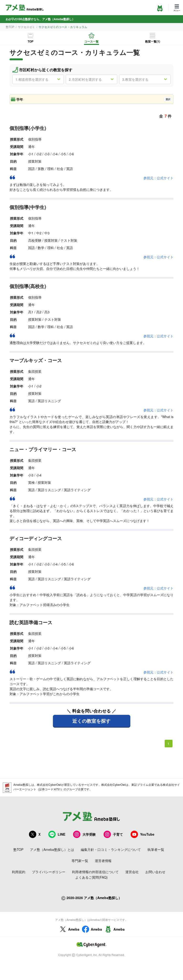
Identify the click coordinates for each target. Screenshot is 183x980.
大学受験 (89, 834)
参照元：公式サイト (158, 177)
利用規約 (18, 871)
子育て (118, 834)
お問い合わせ (155, 871)
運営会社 (132, 871)
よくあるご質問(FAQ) (91, 877)
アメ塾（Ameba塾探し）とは (52, 849)
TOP (30, 41)
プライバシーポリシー (48, 871)
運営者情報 (103, 860)
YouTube (147, 834)
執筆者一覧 (155, 849)
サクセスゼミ (26, 27)
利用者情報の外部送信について (95, 871)
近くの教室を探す (91, 720)
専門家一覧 (79, 860)
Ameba (73, 929)
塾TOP (10, 27)
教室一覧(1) (152, 41)
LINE (61, 834)
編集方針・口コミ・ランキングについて (111, 849)
